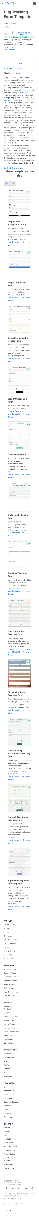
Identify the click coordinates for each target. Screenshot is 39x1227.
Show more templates (12, 68)
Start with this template (13, 168)
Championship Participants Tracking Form (19, 753)
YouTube (25, 1188)
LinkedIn (19, 1188)
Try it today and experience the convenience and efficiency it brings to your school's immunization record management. (19, 350)
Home (5, 34)
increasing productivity (13, 100)
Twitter (12, 1188)
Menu (34, 3)
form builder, (23, 93)
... (12, 34)
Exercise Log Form (17, 454)
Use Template (9, 50)
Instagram (32, 1188)
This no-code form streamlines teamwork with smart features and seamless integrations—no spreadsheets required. (19, 233)
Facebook (6, 1188)
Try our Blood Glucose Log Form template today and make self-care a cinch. (18, 408)
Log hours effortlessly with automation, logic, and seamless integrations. (18, 292)
